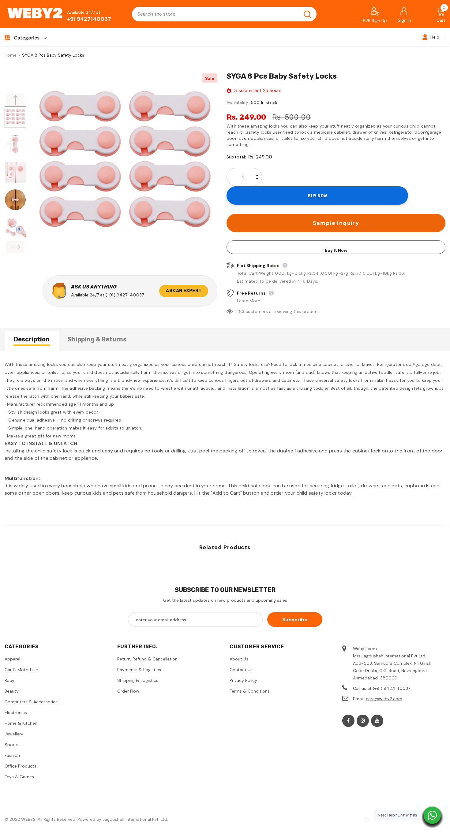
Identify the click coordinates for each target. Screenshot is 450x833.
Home (11, 55)
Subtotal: (236, 157)
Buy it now (336, 250)
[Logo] (35, 14)
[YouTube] (377, 721)
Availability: (238, 102)
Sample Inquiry (336, 223)
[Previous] (15, 100)
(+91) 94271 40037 (125, 295)
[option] (124, 165)
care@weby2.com (384, 698)
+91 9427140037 (89, 19)
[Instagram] (363, 721)
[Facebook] (348, 721)
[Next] (15, 247)
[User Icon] (403, 11)
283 (240, 311)
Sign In (404, 20)
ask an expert (183, 290)
